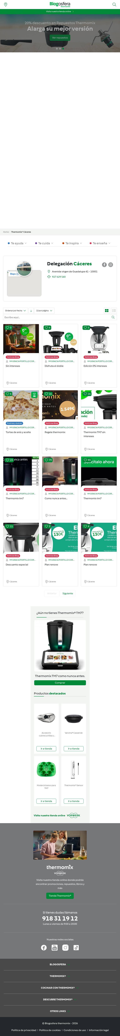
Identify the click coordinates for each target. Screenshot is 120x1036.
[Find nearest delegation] (5, 4)
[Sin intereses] (21, 342)
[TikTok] (76, 947)
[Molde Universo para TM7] (46, 769)
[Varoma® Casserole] (74, 717)
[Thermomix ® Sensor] (74, 769)
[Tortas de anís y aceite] (21, 408)
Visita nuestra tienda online (58, 11)
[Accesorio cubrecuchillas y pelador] (46, 717)
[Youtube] (54, 947)
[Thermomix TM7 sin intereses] (99, 408)
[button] (114, 4)
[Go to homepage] (60, 5)
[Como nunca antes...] (60, 475)
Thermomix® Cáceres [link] (21, 232)
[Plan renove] (60, 541)
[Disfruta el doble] (60, 342)
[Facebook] (43, 947)
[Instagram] (65, 947)
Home (6, 232)
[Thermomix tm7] (21, 475)
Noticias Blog (13, 357)
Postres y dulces (14, 423)
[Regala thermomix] (60, 408)
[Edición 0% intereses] (99, 342)
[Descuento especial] (21, 541)
